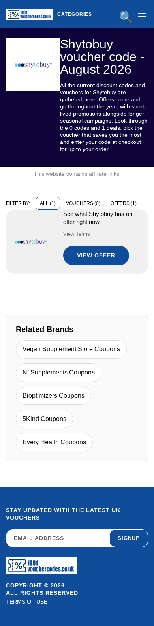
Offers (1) (124, 203)
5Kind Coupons (44, 418)
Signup (129, 538)
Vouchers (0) (83, 203)
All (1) (48, 203)
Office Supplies (94, 31)
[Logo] (29, 14)
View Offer (96, 255)
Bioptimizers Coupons (54, 395)
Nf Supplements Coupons (59, 372)
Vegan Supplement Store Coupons (71, 349)
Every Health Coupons (54, 442)
